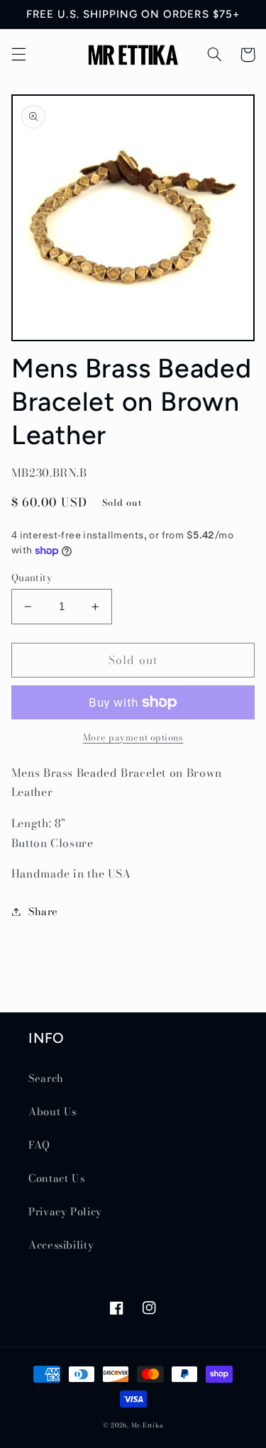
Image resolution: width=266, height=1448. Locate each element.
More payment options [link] (133, 737)
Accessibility (61, 1245)
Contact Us (56, 1178)
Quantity (31, 577)
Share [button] (43, 911)
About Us (52, 1111)
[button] (18, 54)
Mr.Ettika (147, 1425)
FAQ (39, 1145)
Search (46, 1078)
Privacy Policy (65, 1211)
